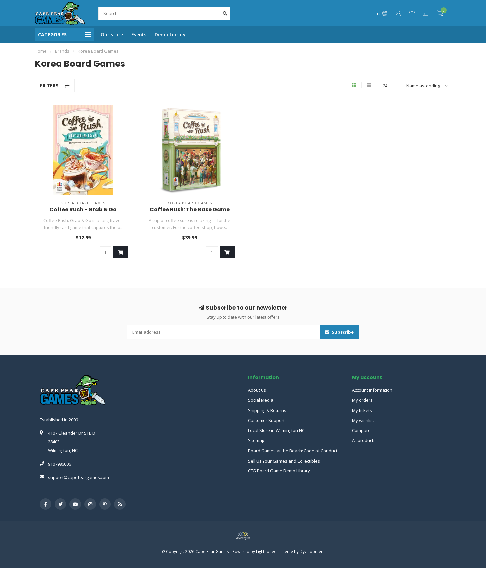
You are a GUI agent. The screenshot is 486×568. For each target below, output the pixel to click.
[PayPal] (243, 536)
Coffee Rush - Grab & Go (83, 209)
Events (138, 34)
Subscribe (342, 332)
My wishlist (363, 420)
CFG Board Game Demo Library (279, 471)
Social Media (260, 400)
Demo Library (170, 34)
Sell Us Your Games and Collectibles (284, 461)
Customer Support (266, 420)
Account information (372, 390)
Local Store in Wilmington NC (276, 430)
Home (41, 51)
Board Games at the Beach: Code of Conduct (292, 451)
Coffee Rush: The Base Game (190, 209)
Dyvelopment (312, 551)
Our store (112, 34)
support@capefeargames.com (78, 477)
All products (364, 440)
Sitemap (256, 440)
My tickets (362, 410)
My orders (362, 400)
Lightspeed (266, 551)
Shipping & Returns (267, 410)
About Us (257, 390)
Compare (361, 430)
